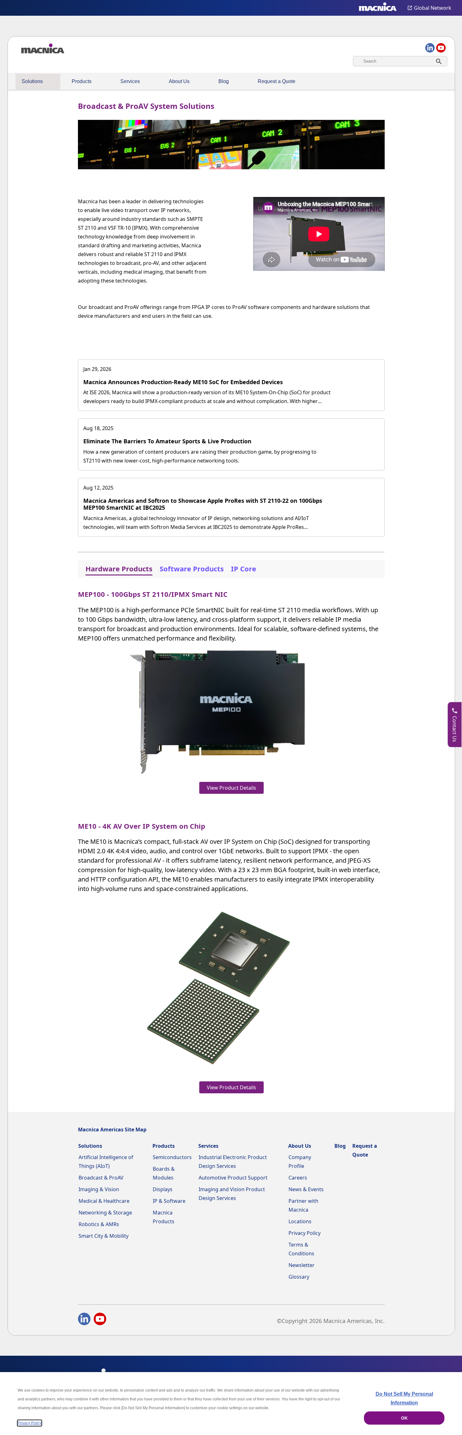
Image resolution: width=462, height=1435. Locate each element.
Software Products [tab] (192, 568)
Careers (298, 1177)
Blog (223, 81)
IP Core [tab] (243, 568)
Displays (163, 1189)
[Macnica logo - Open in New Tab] (378, 8)
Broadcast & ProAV (101, 1177)
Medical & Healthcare (104, 1200)
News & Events (306, 1189)
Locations (300, 1221)
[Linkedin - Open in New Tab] (84, 1320)
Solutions (32, 81)
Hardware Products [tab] (118, 568)
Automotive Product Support (233, 1177)
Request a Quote (276, 81)
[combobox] (400, 61)
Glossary (299, 1276)
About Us (179, 81)
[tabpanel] (231, 840)
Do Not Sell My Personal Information (404, 1398)
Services (130, 81)
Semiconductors (172, 1157)
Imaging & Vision (99, 1189)
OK (404, 1418)
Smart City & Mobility (104, 1235)
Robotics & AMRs (99, 1224)
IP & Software (169, 1200)
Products (81, 81)
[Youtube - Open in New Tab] (100, 1320)
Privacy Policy (305, 1233)
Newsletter (302, 1265)
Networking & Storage (105, 1212)
